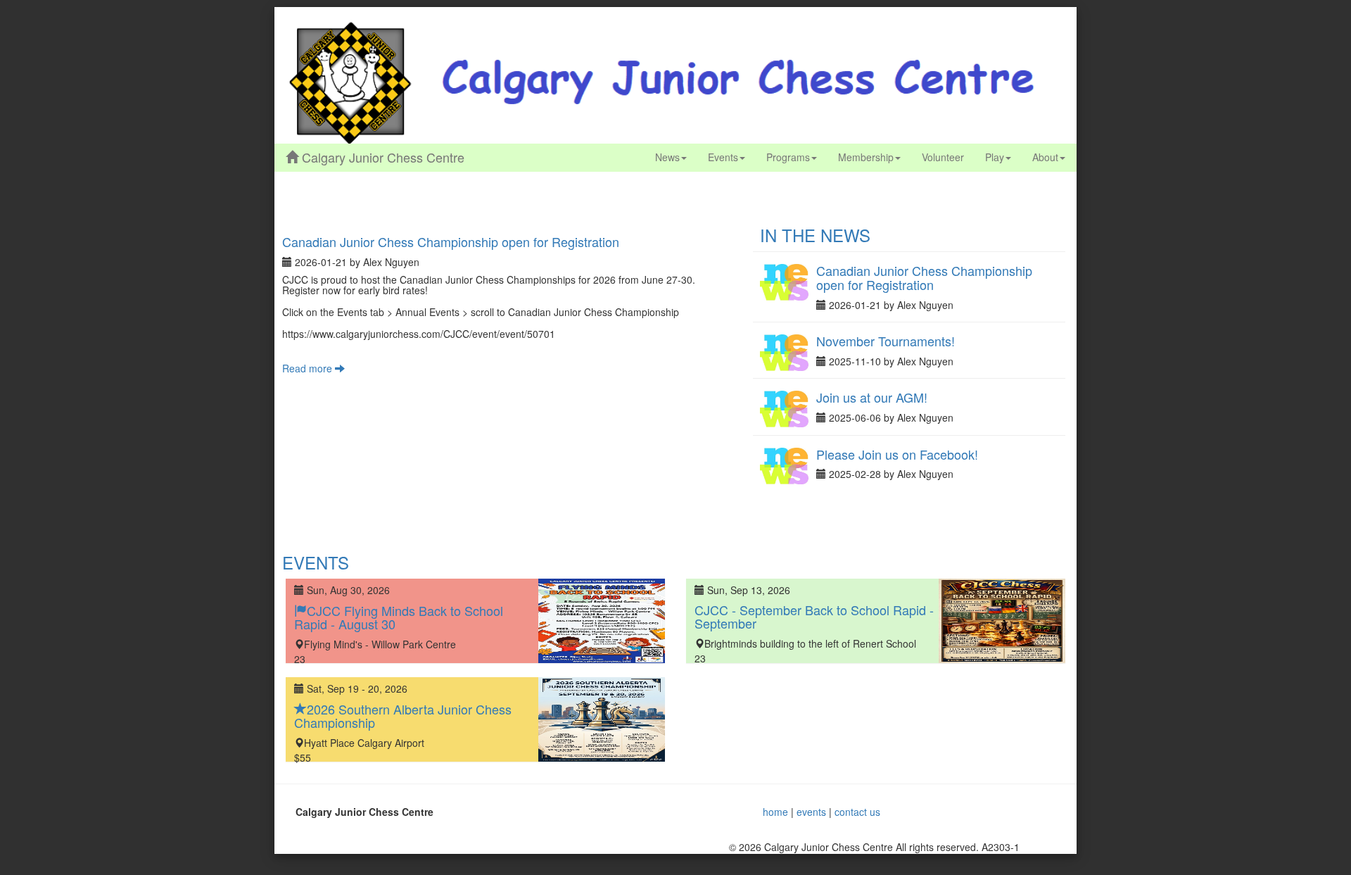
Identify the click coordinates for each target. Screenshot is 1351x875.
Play (994, 157)
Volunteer (943, 157)
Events (723, 157)
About (1045, 157)
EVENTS (315, 562)
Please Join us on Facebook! (897, 454)
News (667, 157)
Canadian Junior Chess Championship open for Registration (450, 241)
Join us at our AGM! (871, 397)
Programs (788, 157)
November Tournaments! (885, 341)
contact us (857, 812)
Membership (866, 157)
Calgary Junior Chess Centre (381, 157)
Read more (308, 368)
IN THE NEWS (815, 234)
